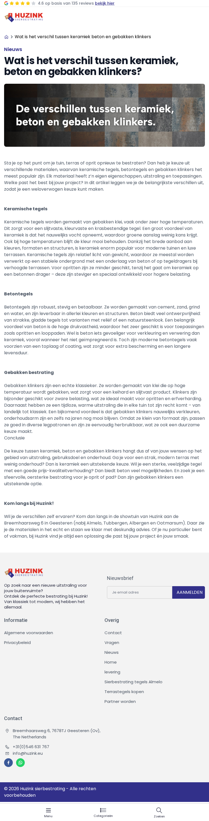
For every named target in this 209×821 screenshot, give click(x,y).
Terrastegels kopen (124, 691)
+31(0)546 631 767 (31, 747)
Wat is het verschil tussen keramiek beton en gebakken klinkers (83, 37)
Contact (113, 633)
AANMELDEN (189, 592)
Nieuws (111, 652)
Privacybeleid (17, 642)
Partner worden (120, 701)
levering (112, 672)
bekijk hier (105, 3)
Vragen (111, 642)
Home (110, 662)
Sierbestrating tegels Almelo (133, 682)
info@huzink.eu (28, 753)
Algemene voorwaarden (28, 633)
